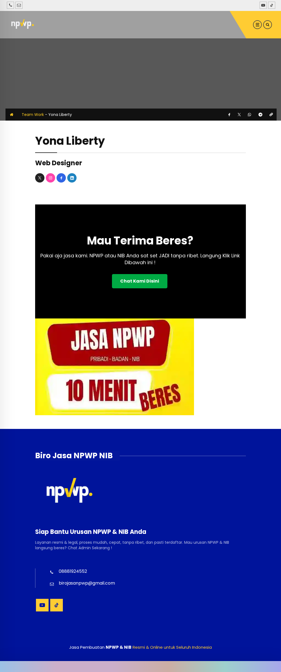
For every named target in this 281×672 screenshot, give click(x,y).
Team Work (33, 114)
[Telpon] (10, 5)
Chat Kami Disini (139, 281)
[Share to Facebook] (229, 115)
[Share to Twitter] (239, 115)
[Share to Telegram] (260, 115)
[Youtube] (262, 5)
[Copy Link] (271, 115)
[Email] (19, 5)
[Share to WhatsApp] (249, 115)
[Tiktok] (271, 5)
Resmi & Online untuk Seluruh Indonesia (172, 647)
